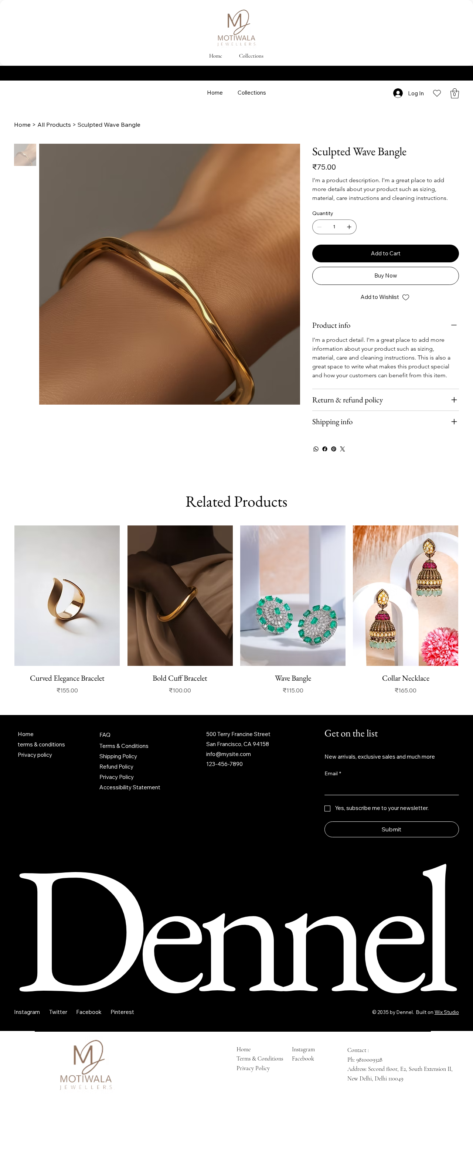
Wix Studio (447, 1012)
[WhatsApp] (316, 449)
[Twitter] (342, 449)
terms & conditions (41, 744)
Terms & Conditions (124, 745)
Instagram (27, 1011)
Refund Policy (116, 766)
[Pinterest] (333, 449)
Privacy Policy (116, 776)
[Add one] (349, 226)
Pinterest (122, 1011)
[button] (454, 93)
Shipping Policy (118, 756)
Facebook (89, 1011)
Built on (424, 1012)
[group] (236, 610)
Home (26, 734)
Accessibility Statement (129, 787)
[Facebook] (325, 449)
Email (332, 773)
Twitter (58, 1011)
